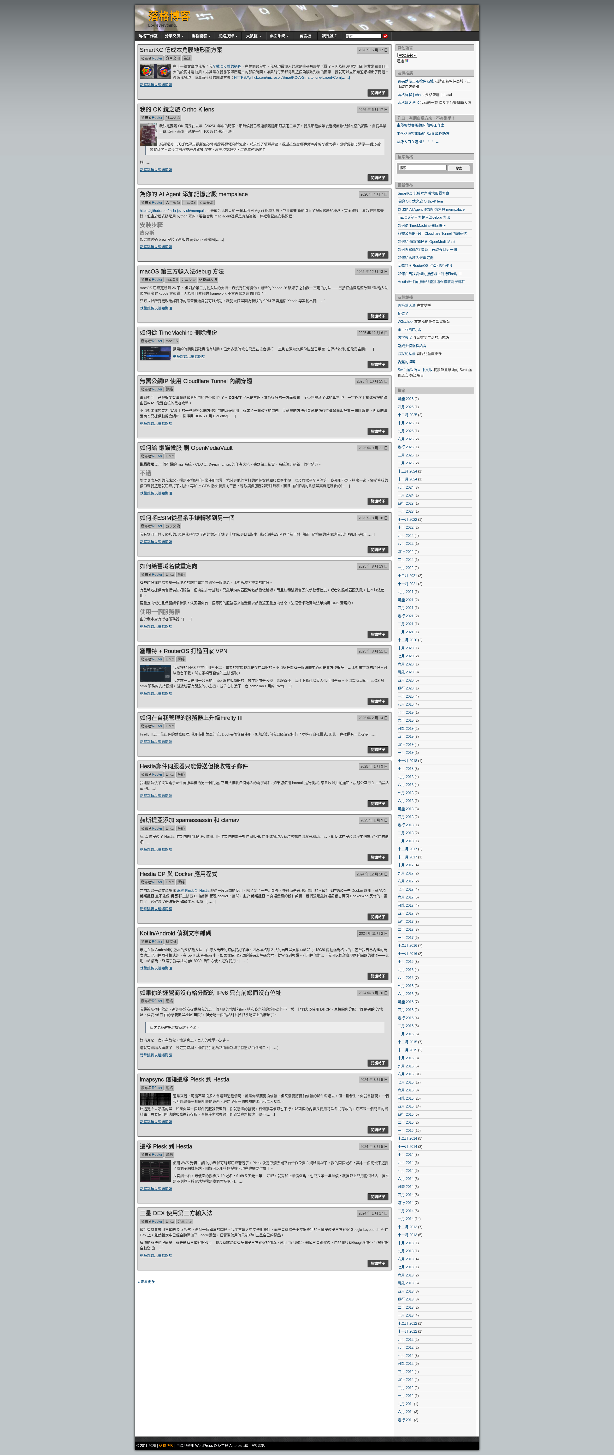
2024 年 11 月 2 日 (373, 933)
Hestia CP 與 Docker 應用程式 (178, 874)
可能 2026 (405, 399)
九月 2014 (405, 1163)
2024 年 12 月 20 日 (372, 874)
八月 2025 (405, 439)
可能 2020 (405, 672)
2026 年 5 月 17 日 (373, 50)
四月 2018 (405, 817)
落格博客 (169, 16)
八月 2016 (405, 978)
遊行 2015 (405, 1114)
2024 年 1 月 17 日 (373, 1213)
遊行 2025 (405, 447)
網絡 (169, 389)
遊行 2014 (405, 1203)
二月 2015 (405, 1122)
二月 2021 (405, 624)
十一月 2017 (407, 857)
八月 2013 (405, 1259)
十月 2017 (405, 865)
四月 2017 (405, 913)
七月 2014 (405, 1170)
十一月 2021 (407, 584)
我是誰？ (329, 36)
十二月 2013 (407, 1227)
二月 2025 (405, 455)
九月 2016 (405, 970)
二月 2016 (405, 1026)
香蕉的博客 (407, 362)
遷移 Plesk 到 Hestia (193, 890)
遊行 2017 (405, 921)
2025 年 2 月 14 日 (373, 718)
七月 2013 (405, 1267)
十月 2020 (405, 648)
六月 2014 (405, 1179)
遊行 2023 (405, 503)
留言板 (305, 36)
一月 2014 (405, 1219)
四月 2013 (405, 1291)
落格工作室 (148, 36)
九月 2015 (405, 1066)
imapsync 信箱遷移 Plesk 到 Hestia (184, 1079)
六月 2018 (405, 801)
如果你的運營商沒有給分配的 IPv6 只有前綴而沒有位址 (210, 992)
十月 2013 (405, 1243)
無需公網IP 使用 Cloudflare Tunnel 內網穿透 (196, 381)
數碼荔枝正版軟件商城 (416, 81)
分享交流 (172, 36)
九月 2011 (405, 1404)
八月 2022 (405, 543)
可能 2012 (405, 1363)
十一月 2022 (407, 519)
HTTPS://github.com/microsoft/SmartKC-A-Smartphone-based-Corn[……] (292, 77)
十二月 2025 (407, 415)
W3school (405, 321)
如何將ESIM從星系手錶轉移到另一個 (187, 518)
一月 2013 (405, 1315)
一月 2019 (405, 752)
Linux (170, 456)
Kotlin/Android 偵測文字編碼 (175, 933)
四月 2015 (405, 1106)
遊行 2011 (405, 1420)
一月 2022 (405, 568)
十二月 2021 (407, 576)
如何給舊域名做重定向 (168, 566)
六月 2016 (405, 994)
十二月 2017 (407, 849)
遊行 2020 (405, 688)
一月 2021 (405, 632)
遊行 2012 (405, 1379)
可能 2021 (405, 600)
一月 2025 (405, 463)
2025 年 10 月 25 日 (372, 381)
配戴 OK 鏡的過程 (227, 66)
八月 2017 (405, 881)
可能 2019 (405, 728)
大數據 (252, 36)
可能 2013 (405, 1283)
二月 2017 (405, 929)
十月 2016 (405, 961)
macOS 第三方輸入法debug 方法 (182, 271)
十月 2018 (405, 768)
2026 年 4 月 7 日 (374, 194)
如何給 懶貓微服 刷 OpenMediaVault (186, 447)
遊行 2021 (405, 616)
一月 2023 (405, 511)
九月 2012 (405, 1339)
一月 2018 (405, 841)
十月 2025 (405, 423)
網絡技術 (226, 36)
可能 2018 (405, 809)
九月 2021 (405, 592)
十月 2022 (405, 527)
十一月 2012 (407, 1331)
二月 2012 (405, 1388)
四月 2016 (405, 1010)
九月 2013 (405, 1251)
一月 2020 (405, 696)
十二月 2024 (407, 471)
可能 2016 (405, 1002)
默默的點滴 (407, 354)
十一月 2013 (407, 1235)
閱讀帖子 (378, 93)
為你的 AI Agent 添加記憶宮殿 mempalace (194, 194)
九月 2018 (405, 777)
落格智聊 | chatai (411, 95)
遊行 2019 (405, 744)
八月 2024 (405, 487)
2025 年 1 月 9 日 (374, 766)
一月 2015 (405, 1130)
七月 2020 (405, 656)
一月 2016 (405, 1034)
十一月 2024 (407, 479)
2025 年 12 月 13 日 (372, 271)
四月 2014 (405, 1195)
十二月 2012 (407, 1323)
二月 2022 (405, 559)
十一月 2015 (407, 1050)
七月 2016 (405, 986)
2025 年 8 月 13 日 (373, 566)
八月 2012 (405, 1347)
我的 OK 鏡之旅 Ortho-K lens (177, 109)
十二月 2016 (407, 945)
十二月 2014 (407, 1138)
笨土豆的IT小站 (410, 330)
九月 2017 (405, 873)
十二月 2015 (407, 1042)
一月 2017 (405, 937)
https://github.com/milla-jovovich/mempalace (174, 211)
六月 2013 (405, 1275)
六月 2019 (405, 720)
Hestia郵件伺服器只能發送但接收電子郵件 (194, 766)
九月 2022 (405, 535)
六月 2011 (405, 1412)
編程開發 (199, 36)
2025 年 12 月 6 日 (373, 333)
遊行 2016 (405, 1018)
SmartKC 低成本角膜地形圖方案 (181, 50)
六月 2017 (405, 897)
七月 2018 (405, 793)
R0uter (157, 58)
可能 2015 (405, 1098)
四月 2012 (405, 1372)
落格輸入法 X (408, 103)
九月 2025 (405, 431)
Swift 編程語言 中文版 (415, 370)
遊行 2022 (405, 552)
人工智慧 (173, 202)
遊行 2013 (405, 1299)
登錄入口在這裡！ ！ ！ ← (418, 142)
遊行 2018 (405, 825)
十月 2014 (405, 1154)
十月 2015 (405, 1058)
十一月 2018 (407, 761)
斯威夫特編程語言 (412, 346)
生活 (187, 58)
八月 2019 (405, 704)
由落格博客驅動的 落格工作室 (420, 125)
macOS (189, 202)
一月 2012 (405, 1396)
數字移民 (405, 337)
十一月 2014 (407, 1146)
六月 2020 (405, 664)
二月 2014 (405, 1211)
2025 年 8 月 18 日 (373, 518)
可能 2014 (405, 1187)
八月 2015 (405, 1074)
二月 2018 (405, 833)
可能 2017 (405, 905)
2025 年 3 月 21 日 (373, 651)
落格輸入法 (208, 279)
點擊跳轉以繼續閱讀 (156, 85)
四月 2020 (405, 680)
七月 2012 (405, 1355)
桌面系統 (277, 36)
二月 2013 (405, 1307)
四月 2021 (405, 608)
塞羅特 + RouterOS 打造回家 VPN (183, 651)
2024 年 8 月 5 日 (374, 1080)
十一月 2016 (407, 954)
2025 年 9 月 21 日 (373, 448)
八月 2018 (405, 785)
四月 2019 (405, 736)
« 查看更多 (146, 1282)
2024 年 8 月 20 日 (373, 993)
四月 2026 (405, 407)
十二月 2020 (407, 640)
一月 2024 (405, 495)
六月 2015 (405, 1090)
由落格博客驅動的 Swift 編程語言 (423, 134)
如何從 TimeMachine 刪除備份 (178, 332)
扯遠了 (403, 313)
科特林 (171, 942)
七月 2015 (405, 1082)
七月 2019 (405, 712)
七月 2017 (405, 889)
